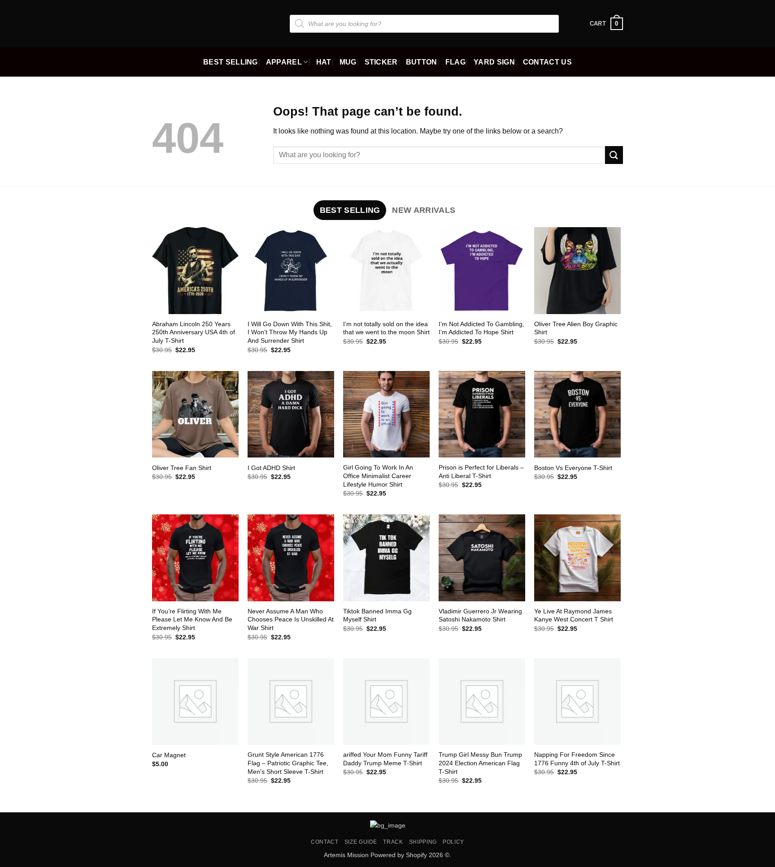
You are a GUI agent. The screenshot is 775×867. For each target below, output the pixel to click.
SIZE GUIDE (360, 842)
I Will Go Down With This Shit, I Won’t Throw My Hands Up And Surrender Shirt (290, 332)
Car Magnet (169, 755)
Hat (323, 62)
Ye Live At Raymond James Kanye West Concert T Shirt (573, 615)
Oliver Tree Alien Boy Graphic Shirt (576, 328)
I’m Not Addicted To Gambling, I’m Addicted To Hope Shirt (481, 328)
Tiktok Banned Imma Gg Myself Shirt (377, 615)
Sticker (381, 62)
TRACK (393, 842)
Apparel (284, 62)
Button (421, 62)
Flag (455, 62)
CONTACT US (547, 62)
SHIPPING (423, 842)
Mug (348, 62)
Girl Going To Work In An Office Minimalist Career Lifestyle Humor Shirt (378, 475)
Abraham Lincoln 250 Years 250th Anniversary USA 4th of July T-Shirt (193, 332)
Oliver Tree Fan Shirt (181, 467)
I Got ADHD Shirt (271, 467)
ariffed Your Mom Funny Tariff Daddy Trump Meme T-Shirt (385, 759)
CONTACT (324, 842)
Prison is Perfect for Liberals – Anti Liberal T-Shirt (481, 471)
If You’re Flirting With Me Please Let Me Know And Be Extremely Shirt (192, 619)
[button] (606, 23)
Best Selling (230, 62)
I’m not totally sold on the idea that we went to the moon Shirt (386, 328)
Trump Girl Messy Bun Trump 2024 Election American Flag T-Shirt (480, 763)
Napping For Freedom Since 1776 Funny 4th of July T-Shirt (577, 759)
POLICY (453, 842)
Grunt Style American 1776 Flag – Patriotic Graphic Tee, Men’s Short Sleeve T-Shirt (288, 763)
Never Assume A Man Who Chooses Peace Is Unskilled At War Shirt (291, 619)
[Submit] (614, 155)
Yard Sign (494, 62)
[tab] (349, 210)
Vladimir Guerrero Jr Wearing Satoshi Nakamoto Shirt (480, 615)
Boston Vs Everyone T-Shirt (573, 467)
